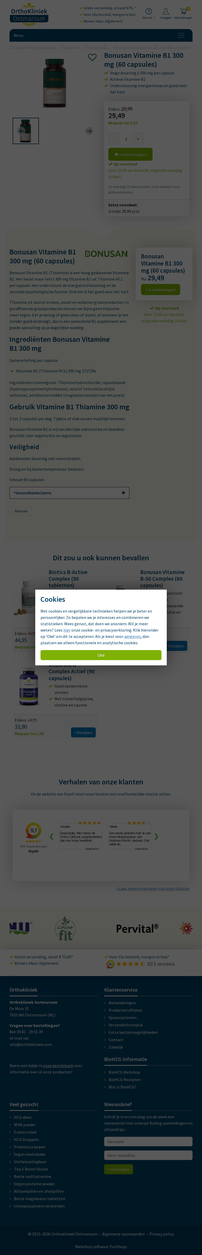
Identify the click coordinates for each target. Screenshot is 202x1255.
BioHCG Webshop (124, 1072)
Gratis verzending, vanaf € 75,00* (43, 956)
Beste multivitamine (32, 1176)
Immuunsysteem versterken (39, 1206)
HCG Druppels (26, 1139)
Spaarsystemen (123, 1017)
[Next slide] (89, 131)
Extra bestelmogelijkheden (133, 1032)
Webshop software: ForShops (101, 1246)
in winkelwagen (132, 154)
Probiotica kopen (29, 1146)
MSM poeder (25, 1124)
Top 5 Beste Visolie (31, 1169)
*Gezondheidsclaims (32, 492)
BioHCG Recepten (125, 1079)
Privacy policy (161, 1234)
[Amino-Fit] (21, 938)
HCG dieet (23, 1117)
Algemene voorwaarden (123, 1234)
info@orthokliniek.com (30, 1044)
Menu (18, 35)
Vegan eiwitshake (29, 1154)
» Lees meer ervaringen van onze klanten (152, 888)
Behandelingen (122, 1002)
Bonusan (21, 511)
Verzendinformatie (126, 1024)
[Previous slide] (21, 131)
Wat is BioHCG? (122, 1087)
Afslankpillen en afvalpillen (39, 1191)
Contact (116, 1039)
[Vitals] (156, 931)
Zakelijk (116, 1047)
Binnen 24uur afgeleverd (102, 21)
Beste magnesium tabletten (39, 1198)
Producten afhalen (125, 1010)
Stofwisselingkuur (30, 1161)
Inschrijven (119, 1169)
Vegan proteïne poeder (34, 1183)
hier (66, 630)
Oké (101, 655)
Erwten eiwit (25, 1132)
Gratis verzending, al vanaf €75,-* (109, 8)
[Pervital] (93, 930)
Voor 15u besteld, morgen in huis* (110, 14)
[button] (26, 131)
